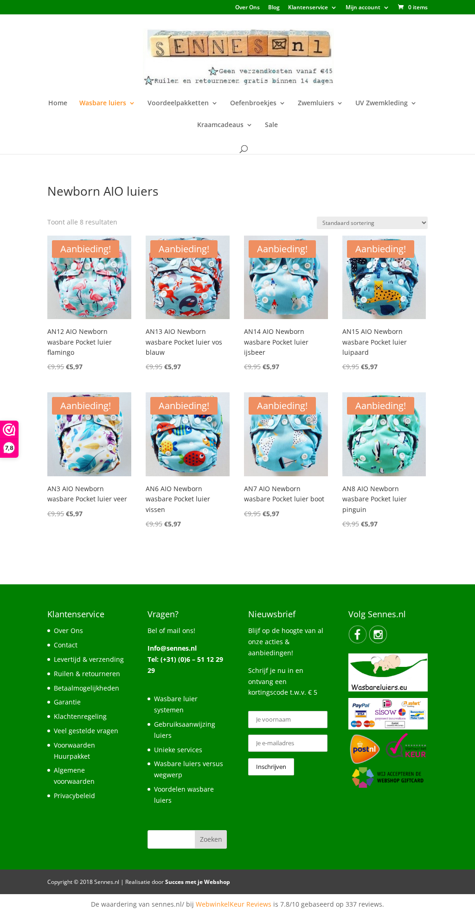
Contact (65, 644)
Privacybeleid (74, 795)
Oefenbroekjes (253, 103)
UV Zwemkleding (381, 103)
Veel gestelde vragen (86, 730)
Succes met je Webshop (197, 882)
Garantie (67, 701)
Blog (274, 8)
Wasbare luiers (102, 103)
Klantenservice (308, 8)
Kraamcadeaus (220, 125)
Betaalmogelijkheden (86, 688)
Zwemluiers (316, 103)
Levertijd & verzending (89, 659)
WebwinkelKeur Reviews (233, 904)
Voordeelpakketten (178, 103)
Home (57, 103)
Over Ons (247, 8)
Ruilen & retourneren (87, 673)
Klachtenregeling (80, 716)
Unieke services (178, 749)
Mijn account (363, 8)
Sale (271, 125)
